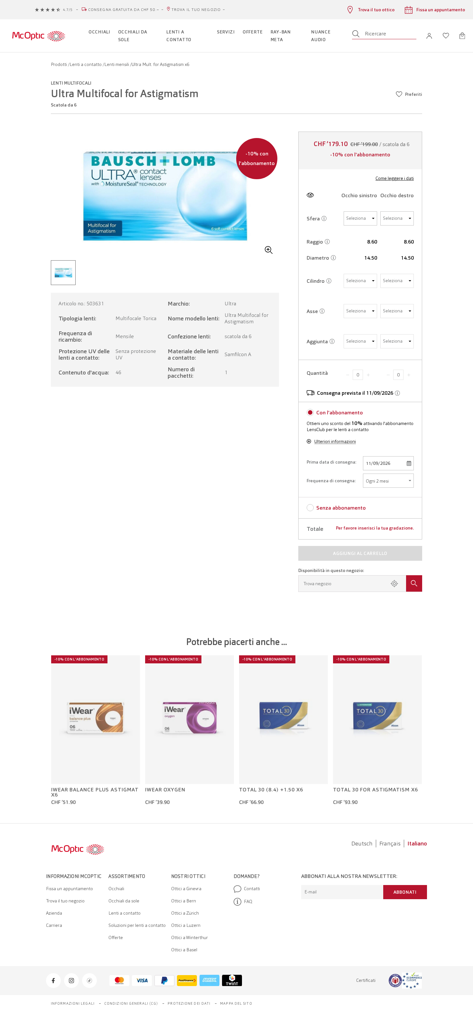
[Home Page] (38, 35)
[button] (429, 35)
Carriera (54, 925)
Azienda (54, 913)
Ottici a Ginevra (186, 888)
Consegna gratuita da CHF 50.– (123, 9)
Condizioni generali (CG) (131, 1003)
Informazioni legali (73, 1003)
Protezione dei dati (189, 1003)
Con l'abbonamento (339, 412)
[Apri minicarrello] (462, 35)
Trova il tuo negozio (196, 9)
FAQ (248, 901)
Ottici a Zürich (185, 913)
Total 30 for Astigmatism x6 (375, 789)
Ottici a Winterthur (189, 937)
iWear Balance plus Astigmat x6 (95, 792)
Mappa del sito (236, 1003)
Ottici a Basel (184, 950)
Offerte (115, 937)
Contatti (252, 888)
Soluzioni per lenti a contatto (137, 925)
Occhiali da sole (123, 901)
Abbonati (405, 892)
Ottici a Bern (183, 901)
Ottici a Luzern (185, 925)
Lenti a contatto (86, 64)
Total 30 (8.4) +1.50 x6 (271, 789)
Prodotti (59, 64)
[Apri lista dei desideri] (446, 36)
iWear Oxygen (165, 789)
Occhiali (116, 888)
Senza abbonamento (341, 507)
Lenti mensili (117, 64)
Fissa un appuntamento (69, 888)
